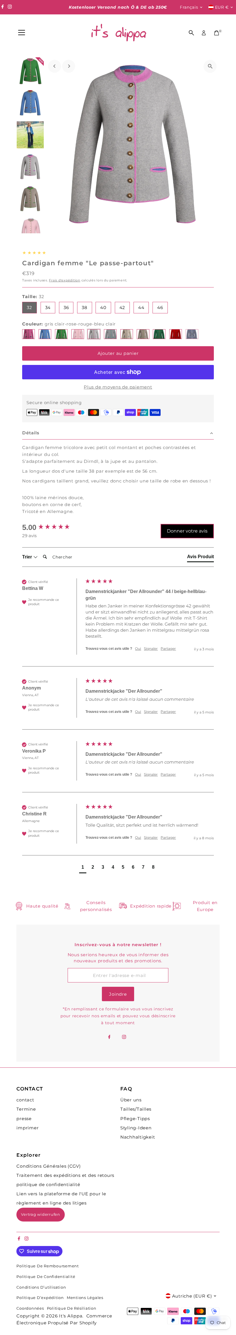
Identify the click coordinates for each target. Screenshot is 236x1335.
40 (103, 307)
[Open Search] (191, 32)
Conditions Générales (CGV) (48, 1166)
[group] (52, 527)
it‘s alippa (70, 1316)
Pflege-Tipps (135, 1118)
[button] (82, 868)
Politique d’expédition (40, 1298)
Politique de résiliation (71, 1308)
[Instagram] (9, 7)
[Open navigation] (21, 33)
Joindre (118, 994)
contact (25, 1100)
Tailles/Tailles (135, 1109)
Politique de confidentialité (45, 1277)
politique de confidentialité (48, 1184)
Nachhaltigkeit (137, 1137)
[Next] (68, 66)
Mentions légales (85, 1298)
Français (189, 7)
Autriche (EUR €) (192, 1296)
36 (66, 307)
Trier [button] (27, 556)
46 (160, 307)
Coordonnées (30, 1308)
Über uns (131, 1100)
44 (141, 307)
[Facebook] (2, 7)
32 (29, 307)
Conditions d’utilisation (41, 1287)
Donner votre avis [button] (187, 531)
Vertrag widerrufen (40, 1214)
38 (84, 307)
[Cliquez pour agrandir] (210, 66)
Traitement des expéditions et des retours (65, 1175)
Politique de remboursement (47, 1266)
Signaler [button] (151, 648)
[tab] (200, 558)
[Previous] (54, 66)
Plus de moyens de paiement (118, 387)
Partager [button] (168, 648)
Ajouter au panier (118, 353)
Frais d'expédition (64, 280)
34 (48, 307)
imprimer (27, 1128)
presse (24, 1118)
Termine (26, 1109)
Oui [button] (138, 648)
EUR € (222, 7)
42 (122, 307)
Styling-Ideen (136, 1128)
